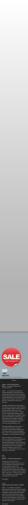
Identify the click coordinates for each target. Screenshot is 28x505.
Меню (14, 380)
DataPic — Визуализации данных (12, 458)
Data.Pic (5, 375)
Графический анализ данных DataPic (13, 485)
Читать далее (5, 479)
